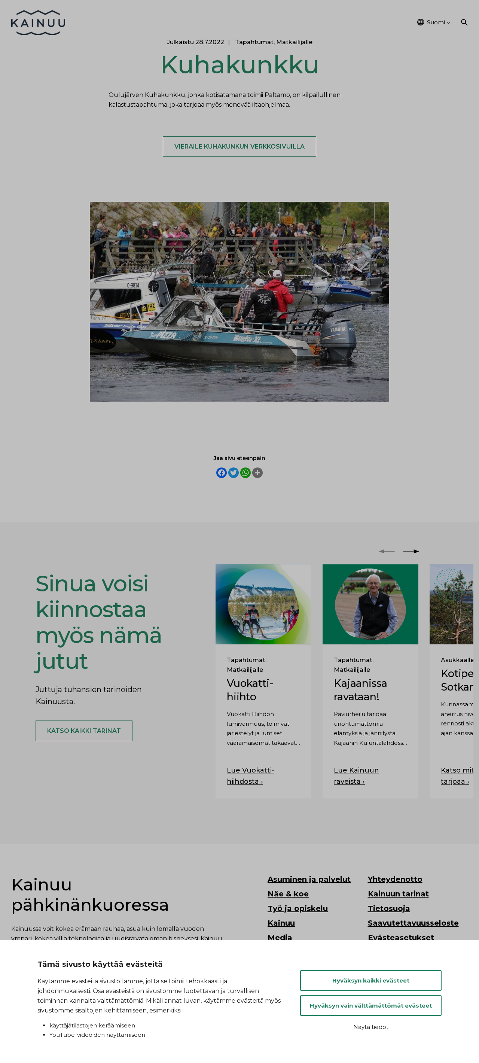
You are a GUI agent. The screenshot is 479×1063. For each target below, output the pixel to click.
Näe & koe (225, 22)
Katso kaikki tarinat (84, 730)
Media (280, 937)
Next (411, 551)
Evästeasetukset (401, 937)
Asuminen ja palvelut (161, 22)
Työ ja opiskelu (278, 22)
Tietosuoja (389, 908)
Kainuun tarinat (398, 893)
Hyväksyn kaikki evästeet (370, 980)
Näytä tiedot (370, 1026)
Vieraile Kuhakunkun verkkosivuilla (239, 146)
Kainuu (379, 22)
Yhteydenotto (395, 879)
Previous (387, 551)
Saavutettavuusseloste (413, 923)
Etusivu (103, 22)
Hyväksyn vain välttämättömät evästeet (371, 1005)
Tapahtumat (335, 22)
